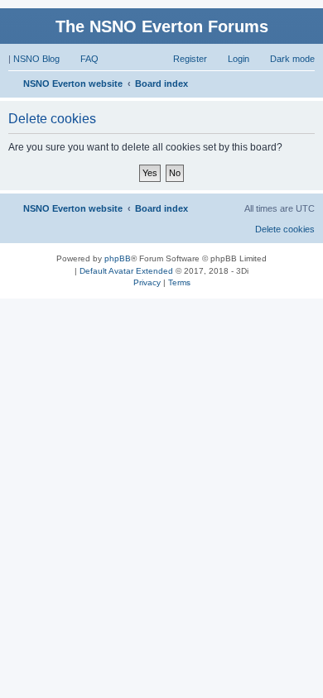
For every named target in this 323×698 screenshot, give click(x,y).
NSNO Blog (36, 59)
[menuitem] (82, 59)
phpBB (117, 258)
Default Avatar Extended (126, 270)
